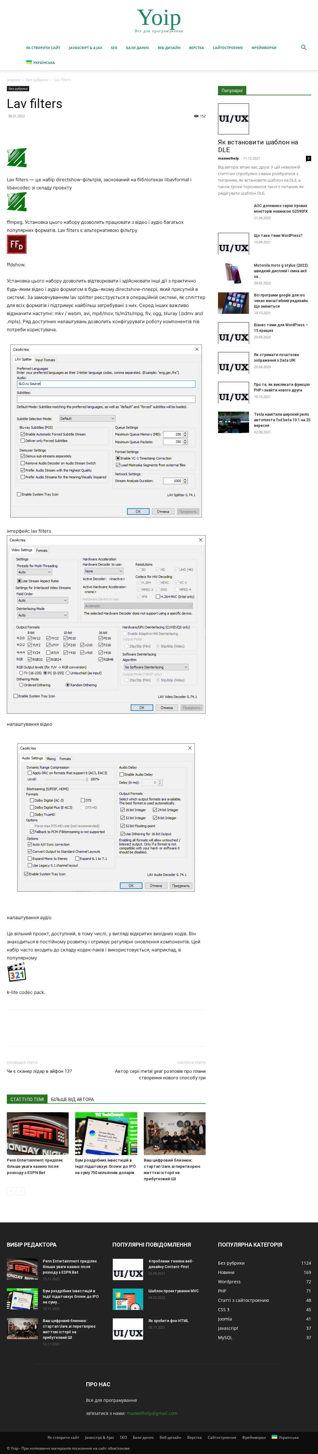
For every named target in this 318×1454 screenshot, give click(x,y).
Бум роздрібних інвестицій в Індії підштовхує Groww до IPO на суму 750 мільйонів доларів (105, 1166)
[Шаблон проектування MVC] (127, 1299)
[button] (303, 48)
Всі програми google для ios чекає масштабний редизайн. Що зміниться (281, 301)
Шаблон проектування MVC (173, 1291)
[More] (70, 130)
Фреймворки (264, 47)
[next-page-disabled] (21, 1191)
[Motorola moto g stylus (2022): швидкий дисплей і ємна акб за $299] (233, 273)
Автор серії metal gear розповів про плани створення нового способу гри (160, 1074)
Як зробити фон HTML (168, 1321)
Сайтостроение (228, 47)
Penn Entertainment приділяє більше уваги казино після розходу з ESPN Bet (35, 1166)
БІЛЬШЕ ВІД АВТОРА (72, 1099)
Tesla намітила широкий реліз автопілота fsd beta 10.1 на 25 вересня (282, 420)
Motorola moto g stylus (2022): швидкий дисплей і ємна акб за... (281, 271)
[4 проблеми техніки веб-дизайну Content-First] (127, 1269)
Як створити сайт (43, 47)
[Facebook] (13, 130)
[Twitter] (27, 130)
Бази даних (137, 47)
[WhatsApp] (56, 130)
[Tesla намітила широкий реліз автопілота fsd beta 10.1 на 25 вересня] (233, 422)
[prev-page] (11, 1191)
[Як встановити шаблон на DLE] (264, 118)
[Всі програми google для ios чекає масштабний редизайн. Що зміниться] (233, 303)
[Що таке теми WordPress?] (233, 244)
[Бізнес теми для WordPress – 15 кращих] (233, 333)
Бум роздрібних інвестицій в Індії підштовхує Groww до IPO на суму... (71, 1296)
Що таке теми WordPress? (278, 235)
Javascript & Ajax (85, 47)
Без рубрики (37, 79)
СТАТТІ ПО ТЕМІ (27, 1099)
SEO (114, 47)
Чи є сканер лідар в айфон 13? (39, 1071)
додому (13, 79)
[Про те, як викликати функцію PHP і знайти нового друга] (233, 393)
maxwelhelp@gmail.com (152, 1413)
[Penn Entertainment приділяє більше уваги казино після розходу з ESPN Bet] (38, 1133)
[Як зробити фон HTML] (127, 1329)
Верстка (196, 47)
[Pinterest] (41, 130)
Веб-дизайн (169, 47)
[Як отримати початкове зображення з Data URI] (233, 363)
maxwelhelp (228, 158)
